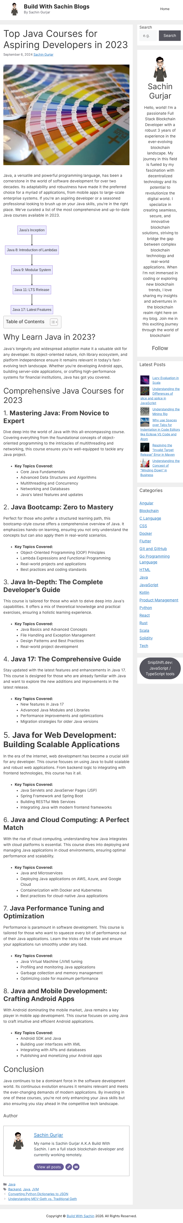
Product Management (158, 600)
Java (11, 1184)
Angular (146, 503)
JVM (35, 1189)
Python (145, 607)
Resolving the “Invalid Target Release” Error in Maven (157, 449)
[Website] (68, 1167)
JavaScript (148, 585)
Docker (145, 533)
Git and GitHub (153, 548)
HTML (144, 569)
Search (145, 27)
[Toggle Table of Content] (52, 322)
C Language (150, 518)
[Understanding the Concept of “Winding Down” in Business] (144, 462)
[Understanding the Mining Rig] (144, 411)
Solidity (146, 638)
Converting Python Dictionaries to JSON (38, 1194)
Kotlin (144, 592)
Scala (144, 630)
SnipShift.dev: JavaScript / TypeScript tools (160, 668)
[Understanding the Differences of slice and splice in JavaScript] (144, 390)
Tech (143, 645)
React (144, 615)
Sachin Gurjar (43, 54)
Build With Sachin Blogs (56, 6)
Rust (143, 623)
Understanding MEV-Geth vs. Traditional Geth (42, 1199)
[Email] (76, 1167)
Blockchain (149, 510)
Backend (14, 1189)
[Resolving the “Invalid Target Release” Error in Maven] (144, 447)
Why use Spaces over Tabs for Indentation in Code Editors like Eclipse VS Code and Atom (160, 429)
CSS (143, 526)
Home (165, 9)
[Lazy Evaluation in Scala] (144, 379)
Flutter (145, 541)
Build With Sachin (80, 1216)
